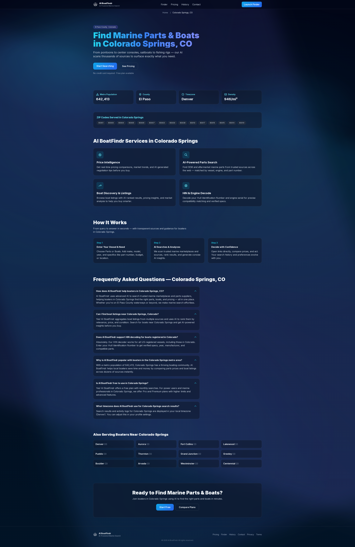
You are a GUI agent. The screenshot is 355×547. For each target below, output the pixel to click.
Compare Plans (187, 507)
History (185, 4)
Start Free (164, 507)
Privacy (250, 534)
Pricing (174, 4)
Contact (196, 4)
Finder (164, 4)
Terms (259, 534)
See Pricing (128, 66)
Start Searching (105, 66)
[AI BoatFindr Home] (95, 4)
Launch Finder (252, 4)
